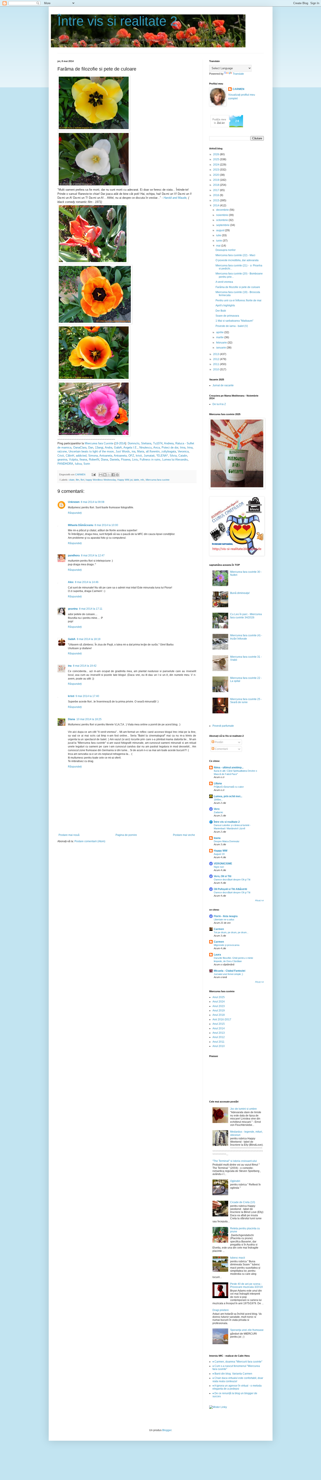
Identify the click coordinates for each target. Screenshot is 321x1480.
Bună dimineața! (240, 593)
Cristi (60, 455)
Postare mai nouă (69, 835)
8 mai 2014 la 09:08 (92, 502)
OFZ (131, 455)
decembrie (223, 209)
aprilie (220, 332)
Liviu (135, 459)
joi (131, 479)
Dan (90, 447)
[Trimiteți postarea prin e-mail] (93, 474)
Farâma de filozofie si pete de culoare (238, 287)
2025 (216, 159)
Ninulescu (145, 447)
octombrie (222, 220)
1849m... (218, 799)
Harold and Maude (175, 197)
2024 (216, 164)
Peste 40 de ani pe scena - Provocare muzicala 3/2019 (246, 1285)
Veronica (183, 451)
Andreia (169, 443)
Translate (238, 73)
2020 (216, 174)
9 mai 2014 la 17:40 (87, 696)
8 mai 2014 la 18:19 (88, 639)
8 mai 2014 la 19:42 (85, 665)
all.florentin (153, 451)
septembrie (223, 225)
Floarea (125, 459)
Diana (104, 459)
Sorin (86, 463)
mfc (142, 479)
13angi (99, 447)
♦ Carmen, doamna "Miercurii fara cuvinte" (237, 1361)
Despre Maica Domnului (226, 841)
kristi (139, 455)
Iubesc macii (237, 1257)
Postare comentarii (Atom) (89, 841)
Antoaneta (105, 455)
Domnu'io (133, 443)
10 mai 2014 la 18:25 (89, 719)
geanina (62, 459)
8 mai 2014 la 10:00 (106, 525)
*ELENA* (162, 455)
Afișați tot (259, 900)
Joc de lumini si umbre (243, 1108)
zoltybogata (168, 451)
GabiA (118, 447)
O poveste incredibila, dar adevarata (237, 260)
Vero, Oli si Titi (222, 876)
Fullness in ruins (150, 459)
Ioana (217, 838)
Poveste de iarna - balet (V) (232, 326)
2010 (216, 369)
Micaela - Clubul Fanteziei (229, 970)
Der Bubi (221, 310)
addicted (81, 455)
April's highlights (225, 305)
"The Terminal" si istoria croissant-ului (234, 1161)
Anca (156, 447)
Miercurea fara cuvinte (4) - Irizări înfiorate (246, 637)
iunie (219, 240)
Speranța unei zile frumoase (247, 1330)
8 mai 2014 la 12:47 (93, 555)
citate (71, 479)
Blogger (166, 1430)
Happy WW (123, 479)
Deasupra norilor (226, 250)
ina (133, 451)
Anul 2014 (218, 1028)
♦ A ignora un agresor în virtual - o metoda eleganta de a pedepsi (237, 1387)
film (77, 479)
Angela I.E (130, 447)
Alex (71, 582)
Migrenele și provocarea (226, 945)
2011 (216, 364)
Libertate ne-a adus (224, 919)
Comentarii (221, 748)
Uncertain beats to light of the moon (91, 451)
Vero (216, 809)
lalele (136, 479)
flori (82, 479)
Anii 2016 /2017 (221, 1019)
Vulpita (73, 459)
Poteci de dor (170, 447)
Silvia (173, 455)
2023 (216, 169)
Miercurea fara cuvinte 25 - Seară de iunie (246, 701)
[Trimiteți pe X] (109, 475)
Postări (218, 742)
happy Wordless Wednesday (101, 479)
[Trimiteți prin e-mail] (100, 475)
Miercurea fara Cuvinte (99, 443)
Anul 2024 (218, 1001)
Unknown (73, 502)
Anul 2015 (218, 1023)
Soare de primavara (227, 315)
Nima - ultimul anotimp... (228, 767)
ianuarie (221, 347)
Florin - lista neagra (226, 916)
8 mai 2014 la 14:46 (86, 582)
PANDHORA (65, 463)
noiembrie (222, 215)
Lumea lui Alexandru (175, 459)
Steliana (146, 443)
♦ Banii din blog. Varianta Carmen (232, 1373)
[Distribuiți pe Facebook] (113, 475)
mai (218, 245)
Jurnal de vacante (223, 385)
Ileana (83, 459)
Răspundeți (75, 512)
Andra (108, 447)
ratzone (62, 451)
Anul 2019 (218, 1010)
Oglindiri (235, 1181)
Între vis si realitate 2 (117, 21)
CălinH (70, 455)
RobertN (94, 459)
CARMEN (238, 89)
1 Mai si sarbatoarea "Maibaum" (234, 320)
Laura (217, 954)
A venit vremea (224, 281)
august (220, 230)
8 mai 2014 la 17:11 (90, 608)
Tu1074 (157, 443)
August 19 (219, 854)
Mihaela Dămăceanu (80, 525)
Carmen (219, 929)
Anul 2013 (218, 1032)
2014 (216, 205)
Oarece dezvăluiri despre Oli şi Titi (232, 879)
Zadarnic (218, 812)
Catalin (182, 455)
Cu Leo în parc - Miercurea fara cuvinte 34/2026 (246, 616)
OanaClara (79, 447)
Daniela (114, 459)
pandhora (74, 555)
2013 (216, 354)
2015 (216, 200)
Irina (182, 447)
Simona (93, 455)
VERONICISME (223, 863)
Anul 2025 (218, 997)
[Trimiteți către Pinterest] (117, 475)
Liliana (218, 783)
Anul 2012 (218, 1037)
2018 (216, 184)
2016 (216, 195)
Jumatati (149, 455)
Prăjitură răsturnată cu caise (229, 786)
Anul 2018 (218, 1014)
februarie (222, 342)
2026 (216, 154)
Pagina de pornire (126, 835)
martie (220, 337)
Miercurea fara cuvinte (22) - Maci (235, 255)
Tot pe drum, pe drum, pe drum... (231, 932)
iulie (219, 235)
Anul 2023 (218, 1006)
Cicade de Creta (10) (242, 1202)
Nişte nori (219, 867)
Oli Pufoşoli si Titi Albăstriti (230, 889)
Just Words (123, 451)
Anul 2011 (218, 1041)
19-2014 (120, 443)
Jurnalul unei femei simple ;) (228, 974)
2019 (216, 179)
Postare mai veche (184, 835)
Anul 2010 (218, 1046)
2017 (216, 190)
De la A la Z (219, 404)
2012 (216, 359)
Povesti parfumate (223, 725)
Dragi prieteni (220, 1310)
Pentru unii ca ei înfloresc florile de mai (238, 300)
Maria (140, 451)
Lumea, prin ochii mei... (228, 796)
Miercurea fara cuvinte (157, 479)
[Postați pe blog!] (105, 475)
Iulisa (78, 463)
